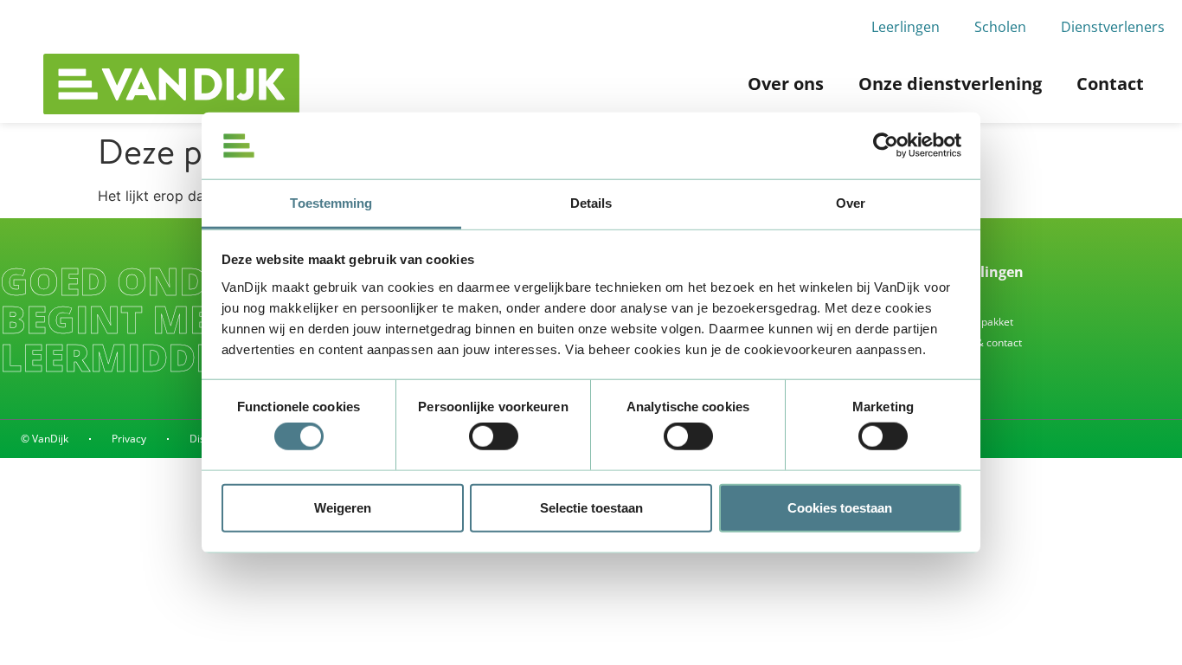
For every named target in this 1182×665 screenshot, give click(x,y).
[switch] (493, 436)
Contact (1110, 83)
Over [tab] (850, 203)
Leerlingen (905, 26)
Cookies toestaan (839, 507)
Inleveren (941, 301)
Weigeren (342, 507)
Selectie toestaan (591, 507)
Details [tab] (591, 203)
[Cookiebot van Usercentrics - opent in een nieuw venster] (885, 145)
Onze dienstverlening (950, 83)
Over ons (786, 83)
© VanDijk (44, 438)
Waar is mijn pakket (966, 321)
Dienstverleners (1113, 26)
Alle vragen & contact (970, 342)
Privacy (129, 438)
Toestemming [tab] (331, 203)
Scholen (1000, 26)
